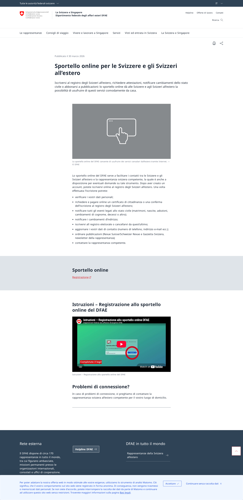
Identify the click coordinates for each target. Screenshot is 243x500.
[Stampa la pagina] (214, 43)
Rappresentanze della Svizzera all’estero (145, 455)
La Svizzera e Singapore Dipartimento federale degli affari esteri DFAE (81, 14)
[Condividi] (221, 43)
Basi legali (125, 492)
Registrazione (80, 277)
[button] (30, 32)
